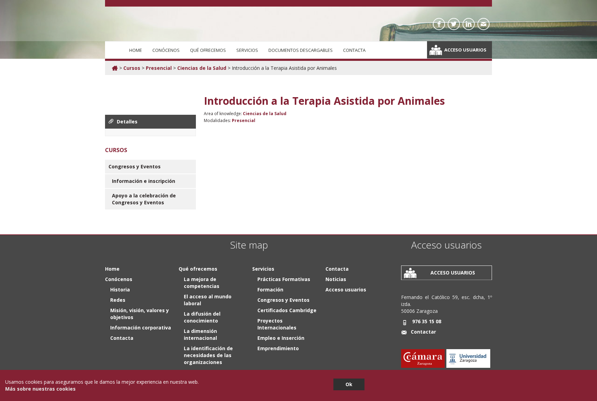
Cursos (131, 68)
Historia (120, 289)
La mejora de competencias (201, 282)
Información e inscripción (143, 181)
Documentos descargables (300, 50)
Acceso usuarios (465, 50)
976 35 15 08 (426, 321)
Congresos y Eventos (134, 166)
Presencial (159, 68)
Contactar (423, 331)
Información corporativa (140, 327)
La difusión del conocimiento (202, 317)
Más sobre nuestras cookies (40, 388)
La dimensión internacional (200, 334)
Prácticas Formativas (283, 279)
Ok (348, 384)
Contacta (354, 50)
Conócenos (166, 50)
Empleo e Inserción (280, 338)
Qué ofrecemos (208, 50)
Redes (117, 300)
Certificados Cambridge (286, 310)
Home (135, 50)
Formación (270, 289)
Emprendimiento (278, 348)
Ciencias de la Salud (201, 68)
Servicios (247, 50)
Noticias (335, 279)
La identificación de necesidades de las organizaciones (208, 355)
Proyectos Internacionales (276, 324)
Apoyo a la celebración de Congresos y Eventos (144, 199)
